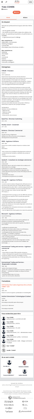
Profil (8, 17)
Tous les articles (8, 393)
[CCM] (25, 402)
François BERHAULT (8, 375)
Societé (29, 391)
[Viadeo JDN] (25, 408)
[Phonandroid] (25, 411)
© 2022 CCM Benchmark (24, 393)
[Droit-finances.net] (25, 405)
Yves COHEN (10, 317)
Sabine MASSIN (23, 375)
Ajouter (17, 12)
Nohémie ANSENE (23, 366)
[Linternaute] (9, 405)
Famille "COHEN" (11, 350)
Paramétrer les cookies (18, 392)
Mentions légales (28, 392)
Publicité (18, 391)
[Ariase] (9, 411)
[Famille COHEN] (4, 350)
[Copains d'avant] (9, 408)
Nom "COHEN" (11, 346)
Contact (14, 391)
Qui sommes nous (7, 391)
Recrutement (24, 391)
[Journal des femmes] (9, 402)
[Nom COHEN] (4, 346)
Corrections (15, 393)
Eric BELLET (6, 366)
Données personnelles (7, 392)
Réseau (25, 17)
